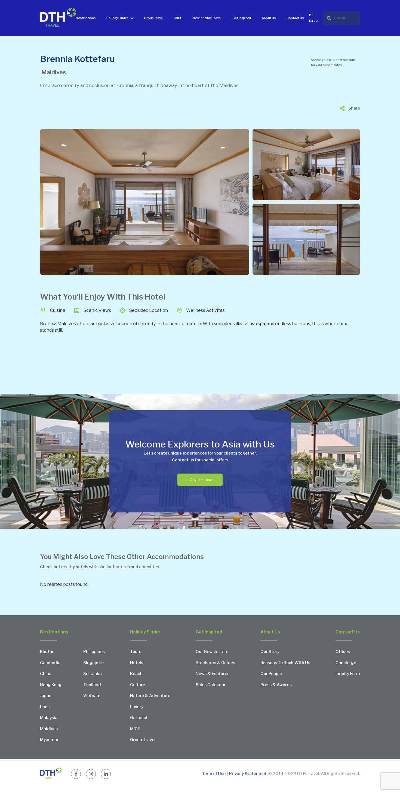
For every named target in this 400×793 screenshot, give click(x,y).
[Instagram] (91, 774)
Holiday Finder (117, 18)
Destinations (86, 18)
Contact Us (295, 18)
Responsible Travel (207, 18)
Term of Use (214, 773)
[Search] (341, 18)
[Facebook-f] (76, 774)
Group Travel (154, 18)
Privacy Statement (248, 773)
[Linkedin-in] (106, 774)
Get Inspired (241, 18)
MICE (178, 18)
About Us (269, 18)
